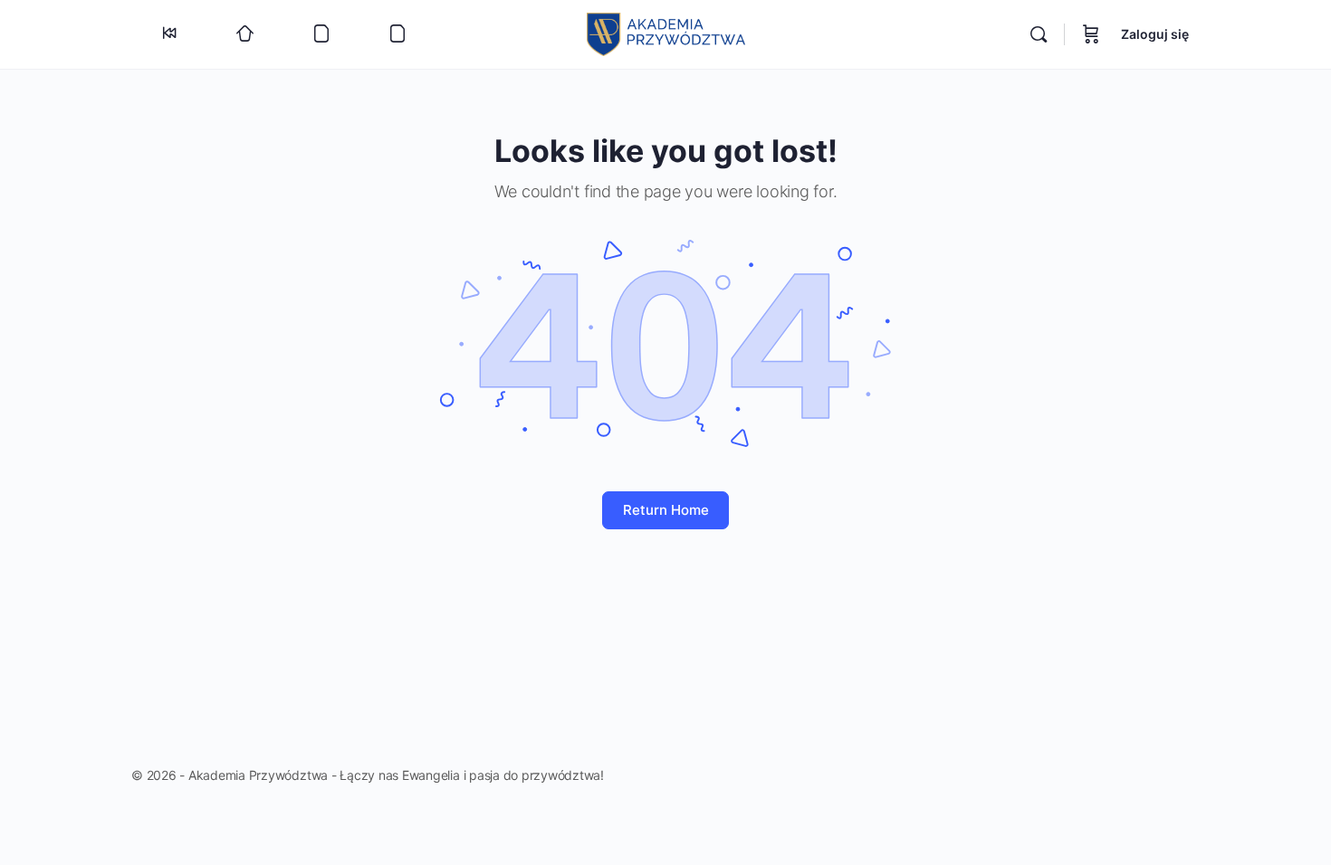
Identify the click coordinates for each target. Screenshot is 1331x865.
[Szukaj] (1038, 34)
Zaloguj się (1155, 34)
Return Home (666, 509)
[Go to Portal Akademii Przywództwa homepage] (666, 33)
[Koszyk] (1091, 34)
